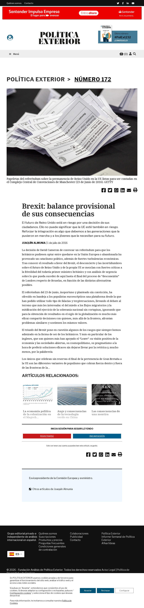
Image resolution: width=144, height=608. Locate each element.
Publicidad (76, 536)
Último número (121, 33)
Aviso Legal (108, 569)
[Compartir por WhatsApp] (116, 191)
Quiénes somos (14, 3)
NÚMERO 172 (92, 79)
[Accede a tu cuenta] (130, 54)
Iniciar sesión (97, 436)
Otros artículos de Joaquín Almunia (52, 489)
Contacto (28, 3)
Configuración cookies (20, 593)
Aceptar (88, 590)
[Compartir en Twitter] (110, 191)
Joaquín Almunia (34, 242)
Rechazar (105, 590)
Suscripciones (47, 536)
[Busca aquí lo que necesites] (134, 54)
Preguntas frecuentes (51, 543)
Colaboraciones (79, 533)
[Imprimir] (135, 190)
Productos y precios (50, 540)
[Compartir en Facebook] (104, 191)
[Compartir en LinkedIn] (123, 191)
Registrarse (47, 436)
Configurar (124, 590)
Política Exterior (111, 533)
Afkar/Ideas (108, 543)
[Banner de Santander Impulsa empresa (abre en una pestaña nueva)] (72, 13)
